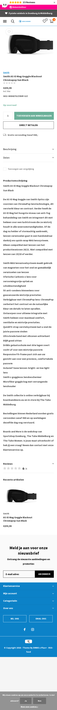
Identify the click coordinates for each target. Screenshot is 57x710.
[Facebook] (24, 629)
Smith (6, 72)
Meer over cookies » (29, 706)
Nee (39, 701)
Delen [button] (6, 157)
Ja (26, 701)
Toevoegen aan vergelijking (21, 169)
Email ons (41, 618)
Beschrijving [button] (9, 149)
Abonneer (44, 574)
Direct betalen (28, 125)
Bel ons (15, 618)
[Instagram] (32, 629)
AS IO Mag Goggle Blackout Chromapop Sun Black (17, 519)
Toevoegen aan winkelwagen (34, 115)
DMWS (36, 647)
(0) (17, 83)
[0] (51, 21)
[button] (5, 21)
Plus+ (44, 647)
